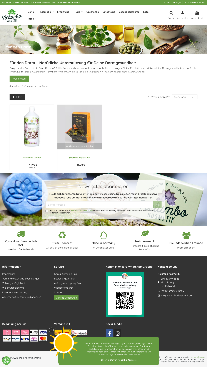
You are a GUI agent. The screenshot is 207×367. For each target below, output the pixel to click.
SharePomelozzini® (79, 157)
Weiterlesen (19, 78)
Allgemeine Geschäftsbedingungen (21, 296)
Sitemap (58, 292)
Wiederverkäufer (63, 287)
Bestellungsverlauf (64, 278)
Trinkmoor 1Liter (32, 157)
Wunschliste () (174, 2)
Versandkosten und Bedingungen (21, 278)
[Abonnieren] (157, 204)
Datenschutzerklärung (82, 210)
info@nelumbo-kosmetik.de (176, 295)
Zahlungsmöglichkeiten (15, 283)
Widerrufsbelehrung (13, 287)
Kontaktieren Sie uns (195, 2)
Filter (19, 96)
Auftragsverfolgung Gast (68, 283)
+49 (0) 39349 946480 (172, 290)
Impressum (8, 273)
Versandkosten (197, 357)
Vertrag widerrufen (66, 297)
